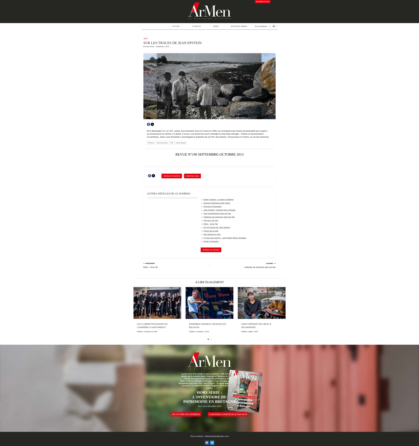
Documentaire (162, 143)
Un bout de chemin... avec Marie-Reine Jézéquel (224, 238)
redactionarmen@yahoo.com (216, 436)
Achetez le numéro (171, 176)
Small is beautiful (211, 241)
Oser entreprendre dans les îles (217, 213)
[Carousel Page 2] (211, 339)
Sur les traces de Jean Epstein (216, 227)
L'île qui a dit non (210, 220)
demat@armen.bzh (262, 1)
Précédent (135, 312)
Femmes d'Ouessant (212, 206)
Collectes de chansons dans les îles (219, 217)
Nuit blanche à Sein (212, 234)
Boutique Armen (239, 26)
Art (145, 38)
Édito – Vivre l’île (150, 265)
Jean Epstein (181, 143)
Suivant (284, 312)
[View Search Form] (270, 26)
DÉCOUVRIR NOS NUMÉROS (186, 414)
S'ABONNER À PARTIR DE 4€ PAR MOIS (228, 414)
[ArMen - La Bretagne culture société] (209, 11)
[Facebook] (148, 124)
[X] (152, 124)
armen (152, 46)
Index (216, 26)
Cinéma (151, 143)
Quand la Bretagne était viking (216, 203)
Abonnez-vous (192, 176)
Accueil (176, 26)
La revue (196, 26)
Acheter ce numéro (211, 250)
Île (172, 143)
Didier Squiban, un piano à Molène (218, 199)
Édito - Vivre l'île (210, 224)
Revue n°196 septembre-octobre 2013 (209, 154)
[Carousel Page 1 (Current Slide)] (208, 339)
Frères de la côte (210, 231)
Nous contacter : (197, 436)
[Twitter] (212, 443)
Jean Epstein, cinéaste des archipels (219, 210)
